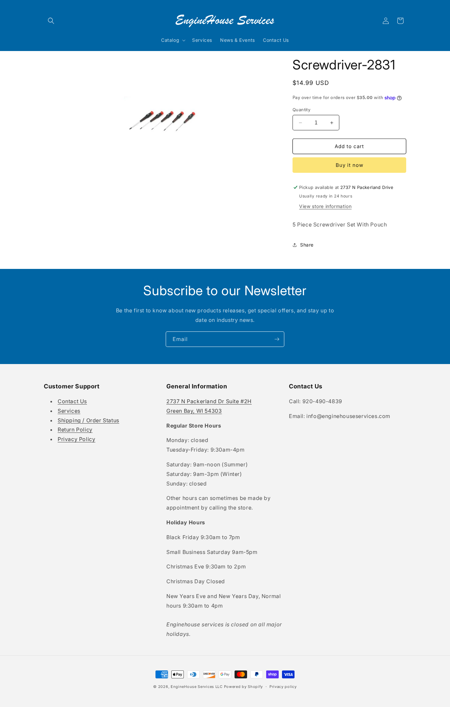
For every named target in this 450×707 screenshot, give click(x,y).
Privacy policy (283, 686)
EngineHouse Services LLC (197, 686)
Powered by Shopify (243, 686)
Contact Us (72, 401)
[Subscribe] (276, 339)
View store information (325, 206)
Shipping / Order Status (88, 420)
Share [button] (307, 245)
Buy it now (349, 165)
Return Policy (75, 429)
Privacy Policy (76, 439)
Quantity (301, 109)
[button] (51, 20)
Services (69, 410)
